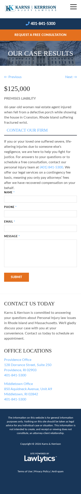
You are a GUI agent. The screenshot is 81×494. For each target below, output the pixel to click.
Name (9, 192)
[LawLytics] (40, 458)
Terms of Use (24, 471)
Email (9, 221)
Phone (10, 207)
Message (12, 236)
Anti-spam (58, 471)
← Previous (13, 77)
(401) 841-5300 (51, 167)
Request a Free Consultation (40, 35)
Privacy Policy (42, 471)
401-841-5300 (43, 24)
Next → (71, 77)
